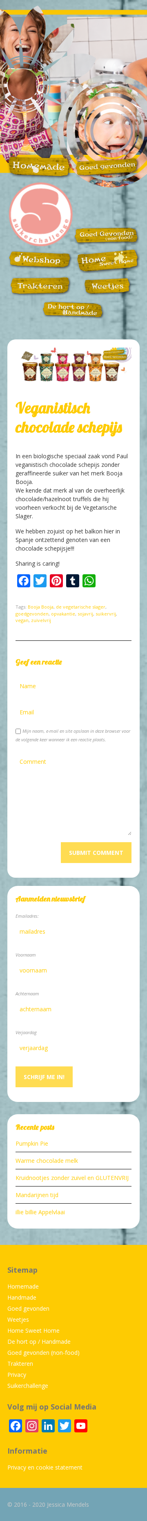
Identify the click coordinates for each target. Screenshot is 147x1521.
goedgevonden (32, 614)
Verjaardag (26, 1032)
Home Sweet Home (33, 1330)
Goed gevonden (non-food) (43, 1352)
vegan (22, 620)
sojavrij (85, 614)
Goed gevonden (28, 1308)
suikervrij (106, 614)
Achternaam (27, 993)
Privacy (16, 1374)
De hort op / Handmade (39, 1341)
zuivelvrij (41, 620)
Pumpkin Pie (32, 1143)
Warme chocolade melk (47, 1160)
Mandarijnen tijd (37, 1195)
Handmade (21, 1297)
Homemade (23, 1286)
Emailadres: (27, 916)
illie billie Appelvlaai (40, 1212)
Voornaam (26, 955)
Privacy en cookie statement (44, 1467)
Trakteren (20, 1363)
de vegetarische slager (80, 607)
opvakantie (63, 614)
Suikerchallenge (27, 1385)
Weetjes (18, 1319)
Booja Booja (40, 607)
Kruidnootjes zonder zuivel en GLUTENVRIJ (72, 1178)
